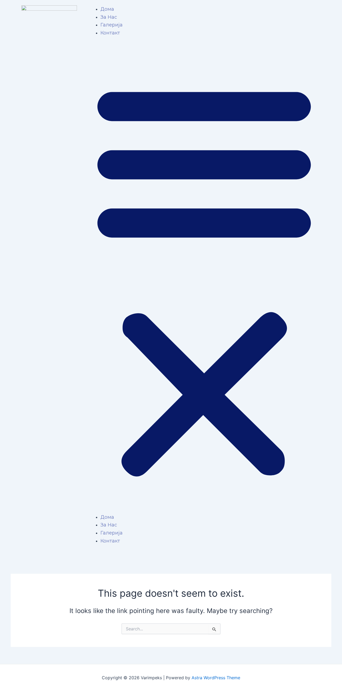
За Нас (108, 17)
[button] (204, 278)
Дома (107, 9)
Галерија (111, 25)
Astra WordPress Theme (216, 677)
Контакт (110, 33)
